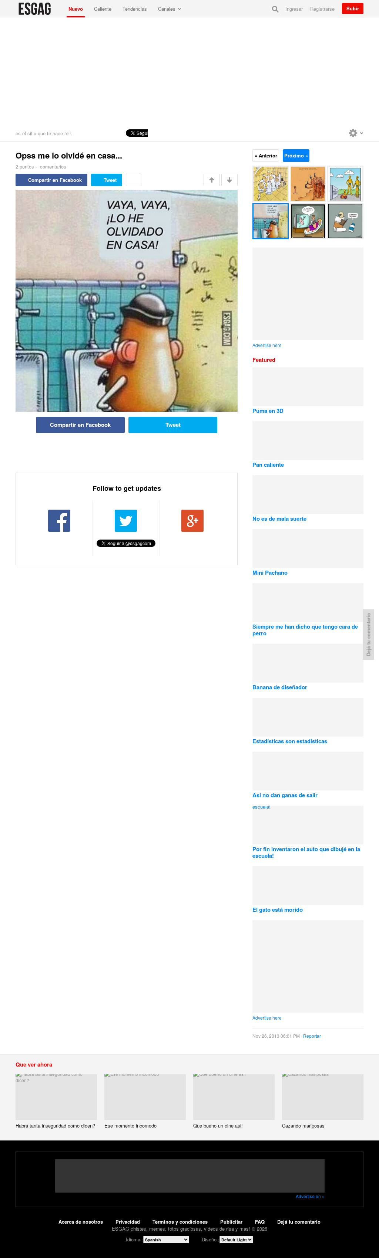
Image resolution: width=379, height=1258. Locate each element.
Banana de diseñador (279, 687)
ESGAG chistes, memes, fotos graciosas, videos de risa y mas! (39, 8)
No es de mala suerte (279, 518)
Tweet (110, 179)
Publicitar (231, 1221)
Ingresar (294, 8)
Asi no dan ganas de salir (285, 795)
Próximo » (296, 155)
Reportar (312, 1036)
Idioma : (134, 1239)
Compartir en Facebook (55, 179)
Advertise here (267, 345)
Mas (134, 180)
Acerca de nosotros (80, 1221)
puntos (25, 166)
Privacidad (127, 1221)
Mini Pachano (270, 572)
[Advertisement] (189, 73)
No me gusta (229, 180)
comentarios (52, 166)
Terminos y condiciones (180, 1221)
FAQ (260, 1221)
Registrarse (322, 8)
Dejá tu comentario (299, 1221)
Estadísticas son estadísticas (289, 741)
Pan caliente (268, 464)
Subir (352, 8)
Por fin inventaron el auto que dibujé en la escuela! (306, 852)
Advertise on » (310, 1196)
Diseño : (210, 1239)
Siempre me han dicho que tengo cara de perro (305, 629)
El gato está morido (277, 909)
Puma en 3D (268, 410)
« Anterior (266, 155)
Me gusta (212, 180)
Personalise (356, 133)
